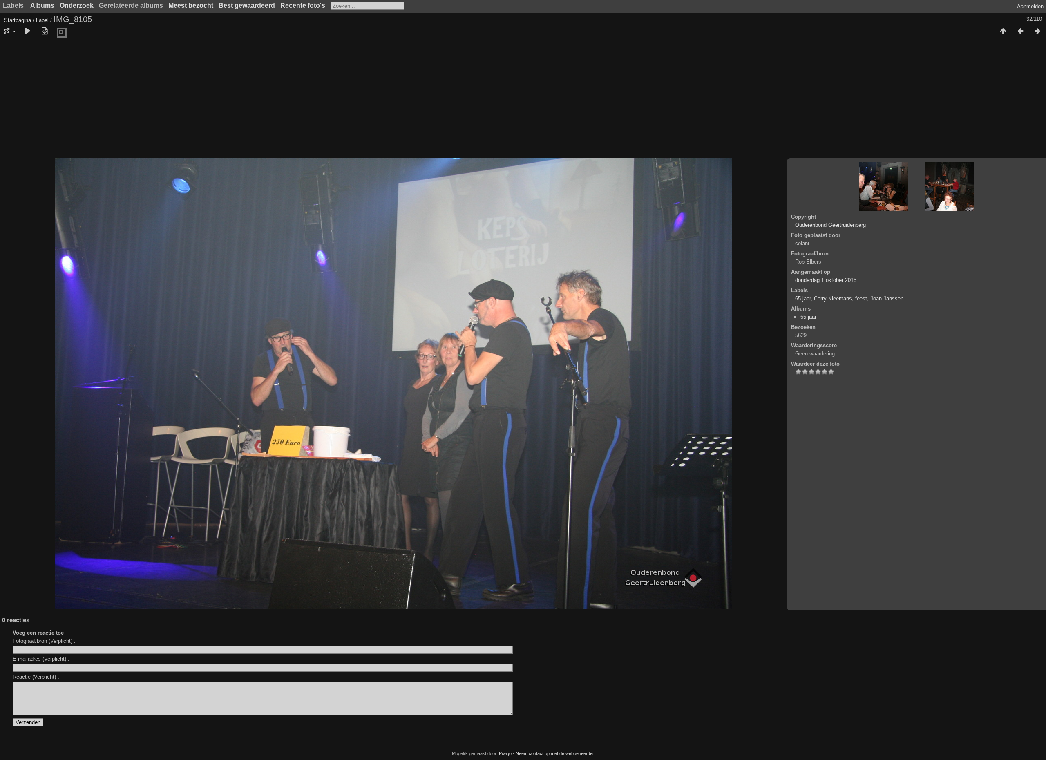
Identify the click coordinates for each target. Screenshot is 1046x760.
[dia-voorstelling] (27, 31)
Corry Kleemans (833, 298)
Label (42, 20)
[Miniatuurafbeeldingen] (1003, 31)
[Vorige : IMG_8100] (1020, 31)
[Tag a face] (61, 33)
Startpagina (17, 20)
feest (861, 298)
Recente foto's (302, 5)
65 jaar (803, 298)
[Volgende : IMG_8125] (1037, 31)
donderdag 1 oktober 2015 (825, 280)
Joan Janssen (886, 298)
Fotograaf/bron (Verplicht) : (44, 641)
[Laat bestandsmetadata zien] (44, 31)
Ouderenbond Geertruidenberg (830, 225)
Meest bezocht (190, 5)
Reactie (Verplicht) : (36, 677)
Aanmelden (1030, 6)
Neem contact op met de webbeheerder (555, 753)
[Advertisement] (523, 100)
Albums (42, 5)
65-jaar (808, 317)
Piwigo (505, 753)
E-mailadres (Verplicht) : (41, 659)
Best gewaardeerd (247, 5)
